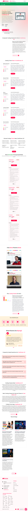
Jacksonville (7, 503)
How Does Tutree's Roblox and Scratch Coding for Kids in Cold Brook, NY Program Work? (13, 367)
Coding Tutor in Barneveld (21, 141)
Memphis (11, 501)
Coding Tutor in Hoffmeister (4, 145)
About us (14, 482)
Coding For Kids (17, 430)
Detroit (11, 499)
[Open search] (23, 1)
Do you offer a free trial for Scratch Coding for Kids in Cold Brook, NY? (13, 372)
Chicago (4, 497)
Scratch (5, 66)
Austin (6, 502)
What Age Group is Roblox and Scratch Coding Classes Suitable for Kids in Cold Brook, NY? (12, 362)
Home (2, 10)
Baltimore (11, 504)
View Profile (13, 73)
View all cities (15, 491)
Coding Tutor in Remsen (13, 141)
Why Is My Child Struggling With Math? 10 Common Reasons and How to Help (7, 432)
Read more (13, 473)
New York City (3, 503)
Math (14, 488)
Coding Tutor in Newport (5, 141)
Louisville (11, 502)
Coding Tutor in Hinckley (5, 140)
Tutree (18, 405)
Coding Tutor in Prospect (21, 140)
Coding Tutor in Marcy (21, 147)
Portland (11, 498)
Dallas (6, 498)
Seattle (9, 499)
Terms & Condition (15, 485)
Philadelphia (4, 507)
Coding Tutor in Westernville (12, 148)
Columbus (6, 507)
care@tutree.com (6, 489)
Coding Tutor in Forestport (22, 145)
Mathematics (4, 430)
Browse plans (2, 4)
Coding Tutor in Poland (13, 140)
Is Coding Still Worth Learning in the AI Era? (7, 460)
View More (14, 151)
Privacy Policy (15, 484)
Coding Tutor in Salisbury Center (13, 145)
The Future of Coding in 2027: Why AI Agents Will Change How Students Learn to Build (20, 432)
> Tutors (5, 10)
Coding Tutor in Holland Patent (21, 143)
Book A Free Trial (15, 55)
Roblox (5, 125)
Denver (9, 501)
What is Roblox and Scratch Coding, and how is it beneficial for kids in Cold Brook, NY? (14, 357)
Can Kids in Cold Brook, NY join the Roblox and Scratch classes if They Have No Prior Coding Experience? (13, 377)
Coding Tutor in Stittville (5, 147)
